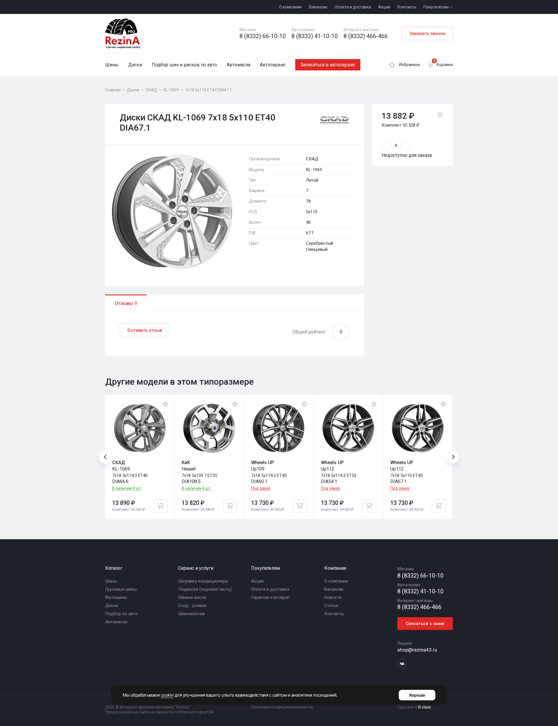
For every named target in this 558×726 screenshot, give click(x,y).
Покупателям (436, 7)
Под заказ (260, 488)
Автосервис (273, 65)
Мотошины (116, 597)
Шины (112, 65)
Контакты (407, 7)
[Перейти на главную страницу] (122, 33)
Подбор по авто (121, 613)
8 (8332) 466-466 (366, 36)
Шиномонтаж (191, 613)
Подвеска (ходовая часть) (205, 589)
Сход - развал (192, 605)
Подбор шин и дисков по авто (184, 65)
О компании (290, 7)
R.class (424, 707)
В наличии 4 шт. (127, 488)
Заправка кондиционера (203, 581)
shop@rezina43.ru (417, 650)
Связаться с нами (425, 623)
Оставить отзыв (144, 330)
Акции (384, 7)
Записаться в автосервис (328, 65)
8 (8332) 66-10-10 (262, 36)
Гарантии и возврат (270, 597)
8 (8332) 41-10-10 (314, 36)
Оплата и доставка (353, 7)
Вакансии (318, 7)
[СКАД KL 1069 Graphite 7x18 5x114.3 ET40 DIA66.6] (139, 428)
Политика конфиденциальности (282, 707)
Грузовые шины (121, 589)
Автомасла (238, 65)
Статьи (331, 605)
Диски (135, 65)
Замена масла (192, 597)
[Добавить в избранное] (440, 115)
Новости (332, 597)
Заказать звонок (427, 33)
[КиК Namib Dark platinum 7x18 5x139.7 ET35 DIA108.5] (209, 428)
